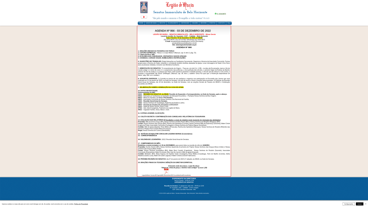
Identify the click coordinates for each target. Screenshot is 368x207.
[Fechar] (366, 203)
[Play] (144, 17)
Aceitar (360, 204)
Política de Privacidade (81, 204)
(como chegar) (193, 187)
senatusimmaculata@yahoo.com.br (183, 41)
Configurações (348, 204)
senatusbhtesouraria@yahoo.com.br (184, 43)
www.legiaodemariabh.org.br (186, 45)
